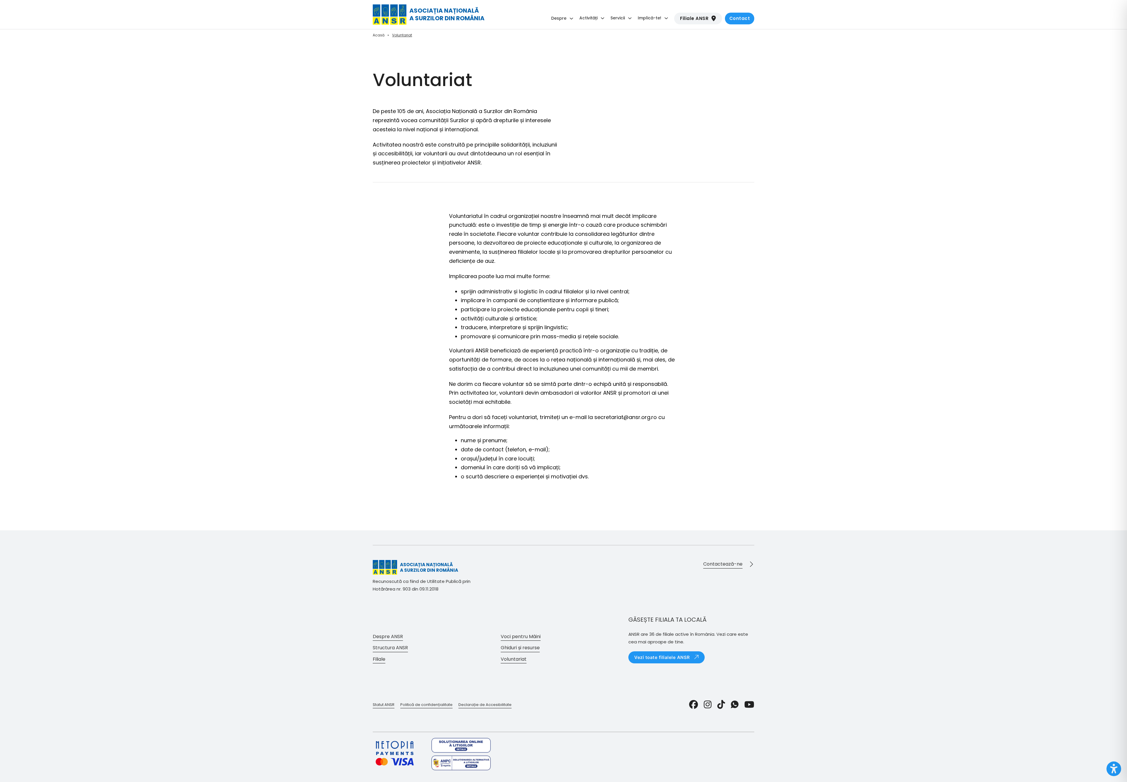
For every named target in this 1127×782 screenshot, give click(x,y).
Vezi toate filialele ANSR (662, 657)
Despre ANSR (388, 636)
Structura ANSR (390, 647)
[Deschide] (1113, 768)
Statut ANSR (383, 704)
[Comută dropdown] (571, 18)
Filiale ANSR (694, 18)
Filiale (379, 659)
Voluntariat (514, 659)
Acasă (378, 35)
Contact (739, 18)
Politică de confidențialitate (426, 704)
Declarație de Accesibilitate (485, 704)
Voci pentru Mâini (521, 636)
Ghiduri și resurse (520, 647)
